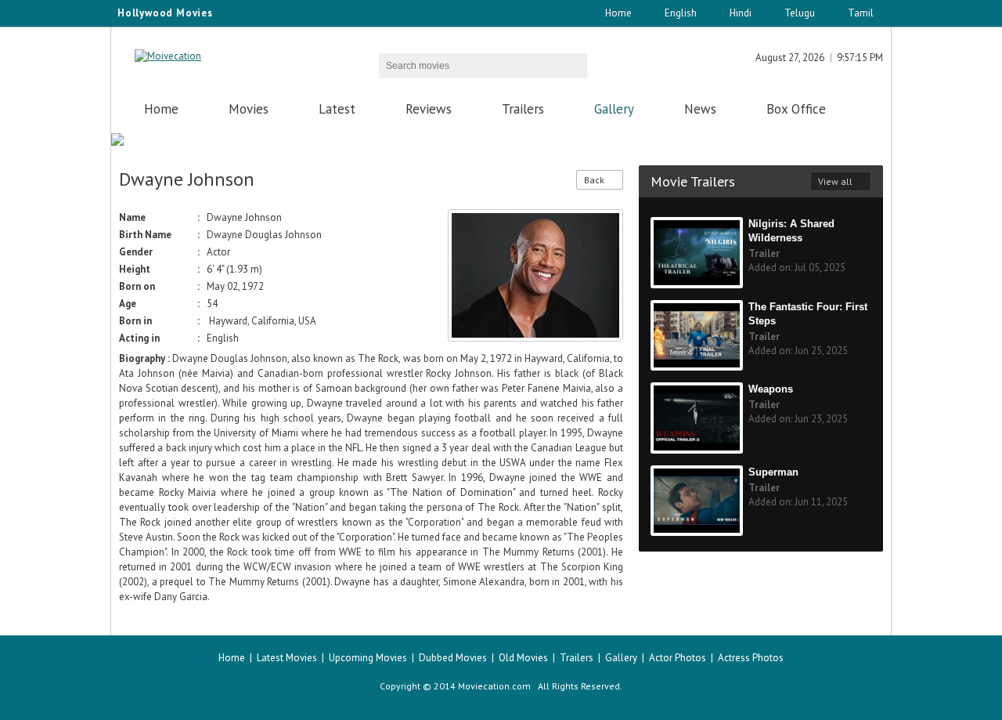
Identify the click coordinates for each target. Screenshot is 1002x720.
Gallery (614, 109)
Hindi (741, 13)
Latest (337, 109)
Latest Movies (287, 657)
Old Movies (523, 657)
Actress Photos (751, 657)
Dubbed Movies (453, 657)
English (681, 13)
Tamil (861, 13)
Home (618, 13)
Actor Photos (677, 657)
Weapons (770, 389)
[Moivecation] (168, 56)
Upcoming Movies (368, 657)
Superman (773, 472)
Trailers (523, 109)
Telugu (799, 13)
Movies (249, 109)
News (700, 109)
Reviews (428, 109)
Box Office (796, 109)
